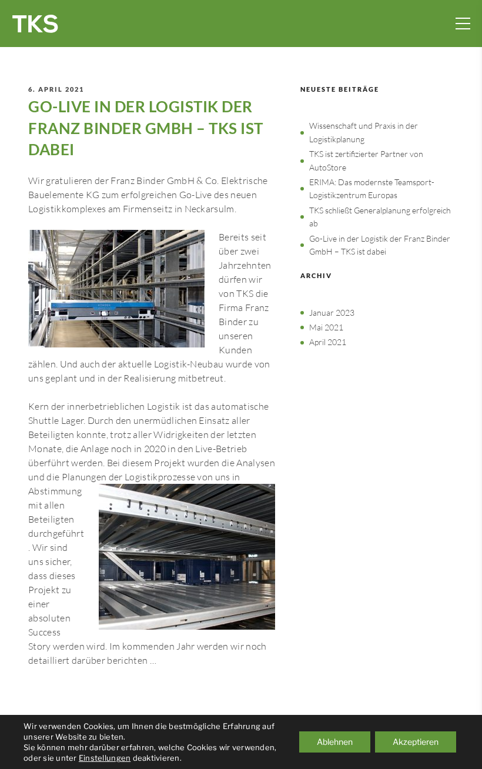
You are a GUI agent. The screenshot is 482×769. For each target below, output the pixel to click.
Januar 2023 (331, 312)
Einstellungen (104, 758)
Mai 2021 (326, 327)
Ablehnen (335, 742)
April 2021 (327, 342)
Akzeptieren (416, 742)
